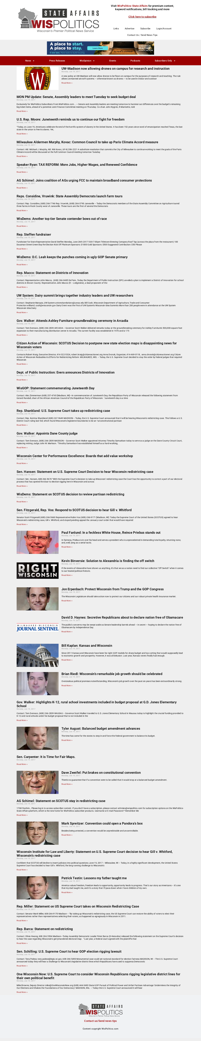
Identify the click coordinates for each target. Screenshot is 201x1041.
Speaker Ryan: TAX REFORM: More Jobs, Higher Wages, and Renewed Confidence (77, 165)
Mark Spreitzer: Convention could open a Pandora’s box (102, 823)
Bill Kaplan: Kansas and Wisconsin (87, 645)
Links (116, 28)
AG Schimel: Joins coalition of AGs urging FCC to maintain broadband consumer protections (84, 180)
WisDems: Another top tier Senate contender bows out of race (62, 219)
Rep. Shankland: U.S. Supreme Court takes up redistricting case (63, 411)
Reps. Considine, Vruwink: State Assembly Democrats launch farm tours (69, 196)
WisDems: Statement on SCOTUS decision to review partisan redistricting (70, 494)
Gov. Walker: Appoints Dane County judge (47, 433)
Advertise (129, 28)
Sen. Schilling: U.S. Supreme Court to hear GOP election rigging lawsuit (69, 951)
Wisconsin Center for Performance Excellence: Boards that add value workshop (75, 456)
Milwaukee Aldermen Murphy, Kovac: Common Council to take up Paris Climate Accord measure (87, 142)
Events (112, 60)
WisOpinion (85, 60)
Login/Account (164, 28)
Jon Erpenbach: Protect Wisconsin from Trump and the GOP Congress (113, 589)
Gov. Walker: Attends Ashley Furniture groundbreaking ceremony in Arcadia (72, 321)
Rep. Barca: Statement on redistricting (45, 929)
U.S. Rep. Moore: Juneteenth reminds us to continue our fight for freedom (71, 119)
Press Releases (57, 60)
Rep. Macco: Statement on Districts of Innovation (52, 273)
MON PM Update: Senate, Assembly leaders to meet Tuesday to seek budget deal (76, 97)
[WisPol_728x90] (100, 48)
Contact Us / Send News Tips (142, 35)
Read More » (67, 83)
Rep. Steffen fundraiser (34, 234)
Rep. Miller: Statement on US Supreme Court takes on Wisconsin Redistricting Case (78, 906)
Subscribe (145, 28)
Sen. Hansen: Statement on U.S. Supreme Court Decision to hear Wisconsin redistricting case (85, 472)
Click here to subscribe (142, 16)
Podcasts (135, 60)
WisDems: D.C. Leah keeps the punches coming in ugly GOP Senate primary (72, 257)
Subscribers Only (163, 60)
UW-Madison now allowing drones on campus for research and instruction (116, 68)
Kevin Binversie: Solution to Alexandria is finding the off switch (108, 561)
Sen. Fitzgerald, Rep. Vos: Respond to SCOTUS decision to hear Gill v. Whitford (74, 510)
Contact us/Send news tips (100, 1020)
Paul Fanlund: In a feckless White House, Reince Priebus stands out (111, 532)
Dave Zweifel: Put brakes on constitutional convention (101, 772)
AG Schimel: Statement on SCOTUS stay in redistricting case (61, 801)
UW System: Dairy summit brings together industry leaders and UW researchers (75, 295)
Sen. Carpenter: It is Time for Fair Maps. (46, 757)
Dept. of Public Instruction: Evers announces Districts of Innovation (65, 372)
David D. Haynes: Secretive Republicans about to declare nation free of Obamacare (122, 617)
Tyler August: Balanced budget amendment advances (101, 728)
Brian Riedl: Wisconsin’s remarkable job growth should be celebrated (112, 674)
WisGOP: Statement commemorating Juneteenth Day (56, 388)
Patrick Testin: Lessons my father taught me (94, 878)
